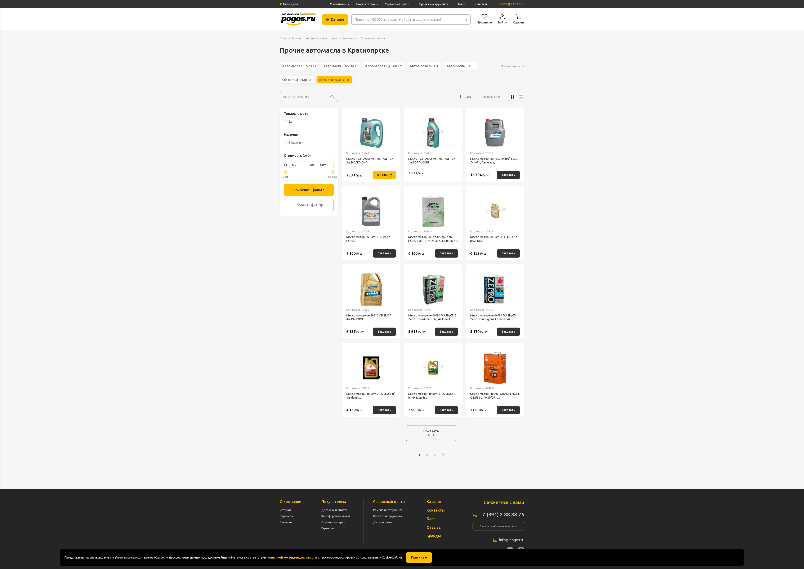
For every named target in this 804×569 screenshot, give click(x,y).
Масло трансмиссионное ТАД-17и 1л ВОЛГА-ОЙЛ (431, 160)
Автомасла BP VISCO (299, 66)
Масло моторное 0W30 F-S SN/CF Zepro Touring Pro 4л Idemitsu (492, 317)
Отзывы (434, 527)
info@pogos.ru (511, 540)
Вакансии (286, 522)
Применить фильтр (309, 190)
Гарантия (327, 528)
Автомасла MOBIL (424, 66)
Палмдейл (290, 4)
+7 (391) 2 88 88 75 (511, 4)
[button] (465, 19)
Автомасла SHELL (461, 66)
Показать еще (431, 433)
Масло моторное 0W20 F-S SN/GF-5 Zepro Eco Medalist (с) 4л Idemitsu (432, 317)
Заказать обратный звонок (498, 526)
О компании (338, 4)
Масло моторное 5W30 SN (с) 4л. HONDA (368, 238)
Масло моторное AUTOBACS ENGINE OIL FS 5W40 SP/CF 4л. (495, 395)
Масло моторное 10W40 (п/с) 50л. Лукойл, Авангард (493, 160)
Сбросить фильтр (294, 80)
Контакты (481, 4)
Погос (283, 38)
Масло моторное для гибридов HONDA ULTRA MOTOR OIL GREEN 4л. (433, 238)
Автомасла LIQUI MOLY (383, 66)
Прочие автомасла (332, 80)
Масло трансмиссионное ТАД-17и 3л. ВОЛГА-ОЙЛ (369, 160)
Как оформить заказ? (335, 516)
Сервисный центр (397, 4)
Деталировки (382, 522)
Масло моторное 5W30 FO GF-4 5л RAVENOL (493, 238)
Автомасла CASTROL (340, 66)
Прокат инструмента (433, 4)
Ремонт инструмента (387, 510)
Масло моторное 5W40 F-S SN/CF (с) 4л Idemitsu (370, 395)
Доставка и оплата (334, 510)
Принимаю (419, 557)
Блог (461, 4)
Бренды (434, 536)
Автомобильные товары (322, 38)
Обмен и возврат (333, 522)
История (285, 510)
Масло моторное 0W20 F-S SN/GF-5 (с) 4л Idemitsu (432, 395)
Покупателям (365, 4)
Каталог (296, 38)
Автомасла (349, 38)
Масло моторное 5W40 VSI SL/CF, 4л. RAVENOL (369, 317)
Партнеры (287, 516)
